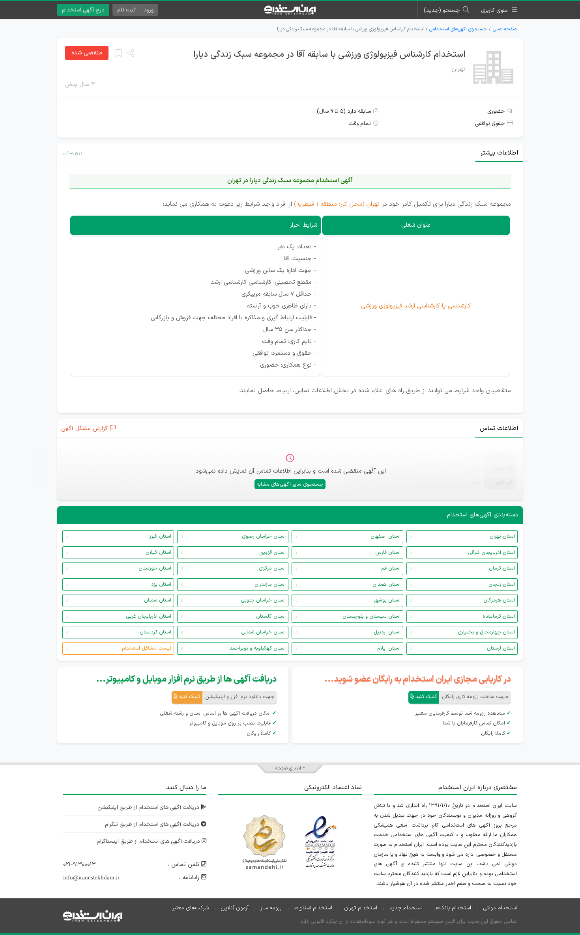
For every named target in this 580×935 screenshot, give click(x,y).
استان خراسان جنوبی (263, 600)
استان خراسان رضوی (264, 536)
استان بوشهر (387, 600)
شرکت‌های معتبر (190, 908)
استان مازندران (270, 585)
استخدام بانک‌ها (452, 908)
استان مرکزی (272, 568)
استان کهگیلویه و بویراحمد (258, 648)
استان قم (390, 568)
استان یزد (161, 585)
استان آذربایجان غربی (148, 616)
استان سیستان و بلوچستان (371, 616)
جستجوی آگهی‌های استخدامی (458, 29)
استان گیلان (158, 553)
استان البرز (160, 536)
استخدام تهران (360, 908)
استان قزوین (272, 553)
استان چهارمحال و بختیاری (486, 632)
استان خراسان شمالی (263, 632)
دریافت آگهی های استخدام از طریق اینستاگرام (149, 841)
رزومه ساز (271, 908)
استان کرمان (502, 568)
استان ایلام (388, 648)
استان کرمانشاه (499, 616)
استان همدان (386, 585)
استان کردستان (155, 632)
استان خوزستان (154, 568)
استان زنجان (501, 585)
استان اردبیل (387, 632)
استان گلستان (271, 616)
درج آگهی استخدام (83, 10)
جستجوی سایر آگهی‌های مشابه (290, 484)
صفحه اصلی (504, 29)
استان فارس (387, 553)
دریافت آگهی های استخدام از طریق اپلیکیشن (149, 807)
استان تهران (502, 536)
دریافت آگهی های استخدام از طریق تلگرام (153, 824)
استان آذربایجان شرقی (491, 553)
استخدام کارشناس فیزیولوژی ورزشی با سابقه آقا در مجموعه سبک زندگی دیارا (329, 54)
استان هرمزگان (499, 600)
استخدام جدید (406, 908)
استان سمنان (157, 600)
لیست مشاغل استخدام (146, 648)
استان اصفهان (385, 536)
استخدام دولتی (500, 908)
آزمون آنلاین (235, 908)
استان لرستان (501, 648)
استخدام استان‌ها (313, 908)
